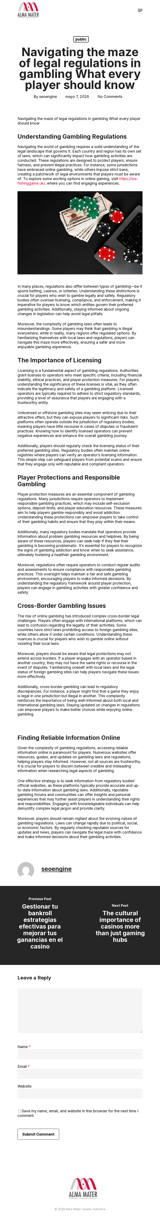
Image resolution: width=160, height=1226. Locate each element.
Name (24, 1047)
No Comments (110, 96)
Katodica (99, 1209)
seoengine (48, 96)
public (81, 39)
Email (24, 1066)
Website (24, 1086)
